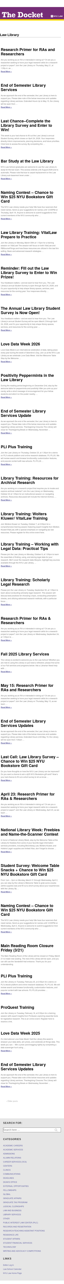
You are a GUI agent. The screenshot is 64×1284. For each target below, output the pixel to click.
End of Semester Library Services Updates (23, 723)
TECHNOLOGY (9, 1246)
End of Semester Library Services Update (23, 413)
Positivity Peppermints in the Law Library (27, 377)
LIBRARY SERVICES (12, 1214)
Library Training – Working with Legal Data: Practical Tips (30, 546)
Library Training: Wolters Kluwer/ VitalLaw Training (24, 516)
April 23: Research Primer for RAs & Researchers (28, 796)
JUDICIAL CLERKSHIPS (13, 1206)
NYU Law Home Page (12, 1273)
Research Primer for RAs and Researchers (28, 52)
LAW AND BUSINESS (12, 1210)
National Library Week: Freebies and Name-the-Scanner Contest (30, 832)
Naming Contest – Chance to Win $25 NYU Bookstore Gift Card (27, 196)
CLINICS (7, 1169)
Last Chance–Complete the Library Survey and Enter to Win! (26, 125)
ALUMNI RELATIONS (12, 1157)
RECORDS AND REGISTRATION (17, 1226)
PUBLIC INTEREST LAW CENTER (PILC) (20, 1222)
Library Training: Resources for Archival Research (30, 480)
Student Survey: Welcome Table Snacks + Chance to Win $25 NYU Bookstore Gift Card (30, 870)
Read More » (6, 71)
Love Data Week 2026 (20, 344)
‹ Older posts (12, 1101)
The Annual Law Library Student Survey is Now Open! (30, 310)
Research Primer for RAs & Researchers (26, 620)
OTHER (6, 1218)
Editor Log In (8, 1265)
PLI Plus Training (16, 446)
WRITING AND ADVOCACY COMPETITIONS (22, 1251)
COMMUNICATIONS (11, 1173)
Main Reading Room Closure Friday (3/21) (27, 948)
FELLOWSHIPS (9, 1190)
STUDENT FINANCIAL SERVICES (17, 1242)
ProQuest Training (17, 1007)
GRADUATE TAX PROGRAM (15, 1202)
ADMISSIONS (9, 1153)
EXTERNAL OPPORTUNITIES (16, 1186)
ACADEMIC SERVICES (13, 1149)
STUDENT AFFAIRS (11, 1238)
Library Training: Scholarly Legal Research (25, 582)
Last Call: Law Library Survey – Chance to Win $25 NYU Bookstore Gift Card (30, 761)
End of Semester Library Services (23, 87)
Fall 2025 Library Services (25, 654)
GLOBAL (7, 1194)
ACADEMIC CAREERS (13, 1145)
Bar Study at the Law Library (27, 161)
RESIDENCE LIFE (10, 1234)
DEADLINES (8, 1178)
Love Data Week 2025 (20, 1033)
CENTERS (7, 1165)
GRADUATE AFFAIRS (12, 1198)
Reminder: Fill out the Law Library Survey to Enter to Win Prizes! (29, 272)
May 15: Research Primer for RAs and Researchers (27, 687)
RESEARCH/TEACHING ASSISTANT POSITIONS (24, 1230)
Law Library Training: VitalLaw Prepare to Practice (29, 235)
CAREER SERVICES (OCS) (15, 1161)
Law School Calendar (12, 1269)
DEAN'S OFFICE (10, 1182)
